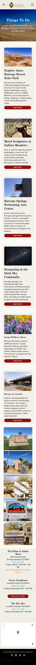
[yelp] (20, 655)
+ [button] (3, 625)
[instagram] (15, 655)
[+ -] (18, 634)
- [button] (3, 627)
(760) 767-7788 (18, 562)
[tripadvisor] (24, 655)
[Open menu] (32, 4)
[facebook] (11, 655)
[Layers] (32, 625)
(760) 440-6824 (18, 586)
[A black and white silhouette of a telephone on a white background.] (4, 5)
